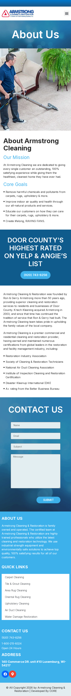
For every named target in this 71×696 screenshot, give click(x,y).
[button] (66, 13)
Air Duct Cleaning (15, 610)
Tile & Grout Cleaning (17, 583)
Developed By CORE (44, 691)
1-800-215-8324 (12, 643)
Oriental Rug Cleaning (18, 597)
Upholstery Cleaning (17, 603)
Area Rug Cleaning (16, 590)
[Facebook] (5, 674)
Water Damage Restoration (21, 616)
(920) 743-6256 (11, 637)
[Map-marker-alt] (12, 674)
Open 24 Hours (11, 648)
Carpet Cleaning (14, 577)
